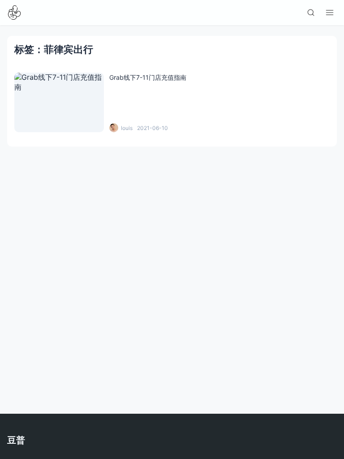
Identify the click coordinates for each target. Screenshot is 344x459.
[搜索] (311, 12)
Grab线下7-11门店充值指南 (147, 77)
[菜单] (329, 12)
